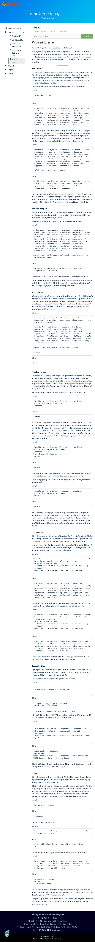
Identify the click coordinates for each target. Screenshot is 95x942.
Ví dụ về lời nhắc (63, 32)
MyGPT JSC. (50, 936)
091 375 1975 (41, 930)
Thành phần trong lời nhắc (16, 45)
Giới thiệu (52, 32)
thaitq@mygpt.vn (56, 930)
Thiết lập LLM (16, 36)
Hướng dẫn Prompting (40, 32)
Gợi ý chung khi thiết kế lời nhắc (17, 53)
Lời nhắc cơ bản (17, 40)
